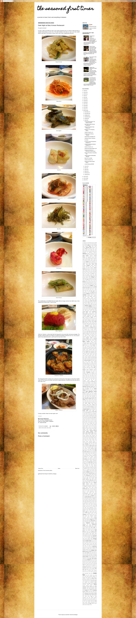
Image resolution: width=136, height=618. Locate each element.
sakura (84, 512)
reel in (95, 502)
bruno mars (84, 285)
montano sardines (89, 455)
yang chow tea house (89, 598)
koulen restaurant (89, 411)
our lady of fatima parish (93, 470)
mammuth (67, 614)
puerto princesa (88, 496)
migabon (86, 450)
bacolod (85, 260)
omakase (88, 469)
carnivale (91, 298)
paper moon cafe (86, 476)
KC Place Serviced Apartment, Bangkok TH (90, 142)
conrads (90, 311)
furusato (94, 346)
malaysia (91, 430)
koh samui (95, 406)
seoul (96, 518)
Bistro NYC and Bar (88, 158)
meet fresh (84, 447)
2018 (85, 102)
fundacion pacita (90, 346)
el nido (87, 334)
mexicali (89, 448)
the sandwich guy (93, 565)
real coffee (92, 501)
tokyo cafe (84, 569)
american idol (94, 247)
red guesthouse (85, 502)
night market (90, 462)
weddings (86, 590)
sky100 (84, 526)
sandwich (84, 514)
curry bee (93, 318)
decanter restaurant (92, 323)
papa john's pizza (93, 475)
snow (92, 527)
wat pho (88, 589)
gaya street (86, 348)
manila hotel (87, 436)
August (86, 118)
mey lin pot (84, 449)
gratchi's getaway (88, 355)
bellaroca (84, 271)
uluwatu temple (86, 579)
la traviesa (87, 415)
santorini (88, 514)
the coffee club (92, 562)
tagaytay (92, 550)
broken (95, 284)
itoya (87, 390)
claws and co (86, 309)
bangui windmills (94, 265)
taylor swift (90, 555)
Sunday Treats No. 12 (89, 146)
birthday (92, 277)
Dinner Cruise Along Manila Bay (92, 47)
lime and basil (88, 422)
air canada (92, 245)
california (88, 293)
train (96, 571)
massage (86, 443)
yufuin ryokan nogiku (86, 602)
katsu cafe (89, 400)
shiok (86, 520)
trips (84, 575)
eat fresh (92, 330)
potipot (90, 492)
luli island (91, 424)
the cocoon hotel (87, 562)
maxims (90, 444)
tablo (90, 550)
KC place (92, 400)
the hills (94, 563)
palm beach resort (86, 473)
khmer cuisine (88, 403)
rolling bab (95, 506)
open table (92, 469)
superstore (91, 544)
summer (95, 538)
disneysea (84, 328)
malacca (87, 430)
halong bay (86, 360)
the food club (86, 563)
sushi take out (85, 545)
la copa (93, 412)
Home (59, 468)
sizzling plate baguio (93, 525)
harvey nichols (90, 361)
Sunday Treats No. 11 (89, 159)
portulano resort (85, 492)
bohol (87, 279)
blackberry (90, 278)
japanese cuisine (93, 391)
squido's (86, 534)
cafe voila (89, 292)
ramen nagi (84, 500)
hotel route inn (87, 378)
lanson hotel (85, 416)
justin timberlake (92, 396)
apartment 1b (85, 252)
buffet (91, 285)
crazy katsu (92, 316)
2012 (85, 176)
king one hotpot (90, 406)
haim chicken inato (86, 359)
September (87, 116)
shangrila (91, 519)
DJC (87, 328)
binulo (90, 277)
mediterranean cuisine (93, 445)
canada (90, 296)
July (86, 120)
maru (48, 427)
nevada (87, 461)
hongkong (88, 372)
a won (96, 242)
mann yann (86, 437)
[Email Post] (50, 426)
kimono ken (94, 404)
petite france (91, 482)
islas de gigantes (86, 388)
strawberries (93, 537)
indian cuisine (94, 385)
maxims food (94, 444)
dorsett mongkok (94, 328)
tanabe (88, 552)
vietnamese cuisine (86, 586)
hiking (88, 367)
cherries (84, 304)
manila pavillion (92, 436)
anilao (96, 249)
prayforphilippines (85, 493)
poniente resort (86, 489)
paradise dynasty (92, 476)
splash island (94, 533)
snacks (84, 527)
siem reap (93, 520)
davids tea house (88, 322)
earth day (84, 330)
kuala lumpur (94, 411)
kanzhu (95, 398)
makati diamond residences (91, 429)
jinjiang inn (92, 392)
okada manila (85, 467)
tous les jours (87, 571)
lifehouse (84, 422)
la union (90, 415)
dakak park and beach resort (88, 321)
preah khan (91, 493)
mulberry (92, 456)
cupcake (84, 318)
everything (95, 337)
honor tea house (90, 374)
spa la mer (89, 531)
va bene (91, 583)
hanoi (89, 360)
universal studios (94, 580)
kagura (95, 397)
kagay (93, 397)
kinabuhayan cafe (85, 405)
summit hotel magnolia (86, 539)
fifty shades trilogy (93, 340)
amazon (84, 247)
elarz (96, 335)
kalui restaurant (85, 398)
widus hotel (87, 592)
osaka (87, 470)
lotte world (95, 423)
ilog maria (84, 385)
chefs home (85, 303)
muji (89, 456)
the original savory (88, 564)
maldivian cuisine (93, 431)
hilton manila (91, 367)
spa (85, 531)
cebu (91, 300)
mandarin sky (94, 435)
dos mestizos (85, 329)
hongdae (84, 372)
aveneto (84, 258)
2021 (85, 97)
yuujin (86, 603)
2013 (85, 110)
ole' (90, 468)
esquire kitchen (94, 336)
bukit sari (92, 286)
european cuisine (89, 337)
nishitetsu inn (86, 463)
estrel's (84, 337)
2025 (85, 90)
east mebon (88, 330)
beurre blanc (88, 273)
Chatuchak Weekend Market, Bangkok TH (90, 145)
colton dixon (87, 310)
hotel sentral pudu (93, 378)
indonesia (84, 386)
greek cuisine (94, 355)
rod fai (91, 506)
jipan (96, 392)
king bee (93, 405)
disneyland (95, 327)
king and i (90, 405)
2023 (85, 94)
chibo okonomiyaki (94, 304)
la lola (96, 412)
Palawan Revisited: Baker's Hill (91, 148)
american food (89, 247)
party (93, 479)
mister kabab (86, 451)
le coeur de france (87, 418)
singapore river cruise (87, 524)
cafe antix (86, 290)
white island (90, 591)
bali (96, 264)
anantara (86, 248)
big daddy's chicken (89, 274)
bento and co (85, 272)
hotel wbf (90, 379)
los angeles (90, 423)
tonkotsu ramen (91, 570)
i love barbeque (94, 382)
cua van (95, 317)
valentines (95, 583)
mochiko (86, 454)
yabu (89, 597)
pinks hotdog (94, 487)
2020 (85, 98)
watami (91, 589)
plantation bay (85, 488)
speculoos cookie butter (87, 532)
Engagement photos (91, 36)
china (83, 305)
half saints (90, 359)
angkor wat (92, 249)
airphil (83, 246)
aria (94, 253)
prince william (87, 494)
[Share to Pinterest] (58, 426)
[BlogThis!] (54, 426)
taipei (96, 550)
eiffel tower (84, 334)
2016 (85, 105)
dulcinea (95, 329)
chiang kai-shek (87, 304)
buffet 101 (95, 285)
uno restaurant (91, 582)
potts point (95, 492)
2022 (85, 95)
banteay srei (85, 267)
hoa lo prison (94, 368)
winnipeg (86, 593)
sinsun (87, 525)
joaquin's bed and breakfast (91, 393)
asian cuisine (86, 255)
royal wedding (88, 508)
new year (90, 461)
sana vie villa (94, 513)
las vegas (94, 417)
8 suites (87, 242)
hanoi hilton (92, 360)
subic (86, 538)
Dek (91, 24)
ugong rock (89, 578)
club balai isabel (91, 309)
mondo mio (91, 454)
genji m (89, 348)
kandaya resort (91, 398)
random (93, 500)
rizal (96, 505)
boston (93, 281)
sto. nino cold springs (86, 537)
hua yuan (95, 379)
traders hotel (93, 571)
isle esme (91, 388)
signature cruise (94, 521)
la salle (94, 413)
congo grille (95, 310)
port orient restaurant (93, 489)
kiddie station (89, 404)
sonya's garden (94, 528)
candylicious (95, 296)
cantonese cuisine (86, 297)
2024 (85, 92)
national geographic (93, 460)
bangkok (88, 265)
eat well (95, 330)
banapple (84, 265)
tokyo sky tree (89, 569)
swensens (90, 546)
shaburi (88, 519)
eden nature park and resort (92, 331)
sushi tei (90, 545)
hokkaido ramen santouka (88, 369)
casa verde (89, 299)
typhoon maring (91, 577)
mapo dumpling (91, 437)
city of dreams (94, 308)
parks (90, 479)
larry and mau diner (90, 416)
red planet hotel (91, 502)
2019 (85, 100)
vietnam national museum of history (90, 585)
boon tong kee (94, 280)
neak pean (84, 461)
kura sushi (84, 412)
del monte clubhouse (86, 324)
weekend (95, 590)
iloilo (87, 385)
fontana (88, 342)
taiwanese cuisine (88, 551)
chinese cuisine (88, 305)
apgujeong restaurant (93, 252)
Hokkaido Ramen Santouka (90, 138)
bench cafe (90, 271)
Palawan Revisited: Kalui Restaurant (89, 127)
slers (86, 526)
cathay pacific (94, 299)
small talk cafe (90, 526)
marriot (84, 442)
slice (87, 526)
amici (83, 248)
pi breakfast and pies (90, 486)
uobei (87, 583)
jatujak (84, 392)
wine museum (91, 592)
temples (87, 556)
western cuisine (85, 591)
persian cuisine (85, 482)
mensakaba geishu (90, 447)
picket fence (88, 487)
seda (87, 518)
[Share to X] (55, 426)
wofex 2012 (92, 595)
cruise (92, 317)
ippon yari (95, 386)
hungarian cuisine (86, 380)
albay (90, 246)
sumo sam (92, 539)
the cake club (88, 561)
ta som (87, 550)
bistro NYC (87, 278)
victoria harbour (90, 584)
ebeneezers (84, 331)
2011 (85, 178)
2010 (85, 179)
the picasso (93, 564)
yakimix (92, 597)
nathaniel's (87, 460)
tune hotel (84, 576)
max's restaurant (86, 444)
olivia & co (84, 469)
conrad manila (85, 311)
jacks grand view (91, 390)
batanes (95, 267)
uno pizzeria (85, 582)
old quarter (95, 467)
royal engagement (90, 507)
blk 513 (94, 278)
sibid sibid (88, 520)
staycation (95, 535)
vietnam (95, 584)
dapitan (95, 321)
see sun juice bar (91, 518)
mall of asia (90, 432)
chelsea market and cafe (92, 303)
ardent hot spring (90, 253)
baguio (87, 261)
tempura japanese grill (93, 556)
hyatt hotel (93, 381)
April (86, 169)
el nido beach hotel (92, 334)
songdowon (89, 528)
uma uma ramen (92, 579)
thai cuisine (94, 558)
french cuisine (89, 343)
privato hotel (85, 495)
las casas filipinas (89, 417)
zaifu (88, 603)
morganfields (95, 455)
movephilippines (85, 456)
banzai (89, 267)
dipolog (91, 327)
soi (96, 527)
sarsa (93, 514)
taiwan (84, 551)
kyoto (91, 412)
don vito (89, 328)
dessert (87, 325)
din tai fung (88, 327)
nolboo (93, 463)
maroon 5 (95, 441)
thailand (88, 559)
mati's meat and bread (93, 443)
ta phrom (92, 549)
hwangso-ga (89, 381)
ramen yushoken (89, 500)
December (87, 111)
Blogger (76, 614)
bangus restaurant (86, 266)
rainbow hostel (87, 499)
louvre (84, 424)
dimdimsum (84, 327)
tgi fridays (90, 558)
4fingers (85, 242)
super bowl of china (88, 543)
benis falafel (95, 271)
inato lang (90, 385)
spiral (90, 533)
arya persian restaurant (88, 254)
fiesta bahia (87, 340)
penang (86, 481)
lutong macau (94, 425)
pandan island (91, 474)
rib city (87, 505)
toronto (84, 571)
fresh (93, 343)
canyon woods (94, 297)
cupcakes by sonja (88, 318)
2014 (85, 108)
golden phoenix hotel (91, 353)
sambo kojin (90, 512)
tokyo (96, 568)
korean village (91, 410)
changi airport (85, 302)
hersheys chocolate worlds (88, 366)
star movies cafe (90, 534)
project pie (89, 495)
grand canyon (86, 354)
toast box (88, 568)
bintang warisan (85, 277)
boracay (84, 281)
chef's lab (95, 302)
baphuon (91, 267)
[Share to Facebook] (56, 426)
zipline (90, 603)
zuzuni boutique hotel (88, 604)
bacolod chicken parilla (91, 260)
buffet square (85, 286)
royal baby (84, 507)
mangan (84, 436)
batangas (84, 268)
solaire (84, 528)
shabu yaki (84, 519)
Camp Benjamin (92, 77)
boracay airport (88, 281)
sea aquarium (90, 515)
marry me (86, 442)
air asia (95, 245)
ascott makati (94, 254)
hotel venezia (85, 379)
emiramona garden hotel (87, 336)
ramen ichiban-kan (94, 499)
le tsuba (91, 418)
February (86, 172)
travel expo (91, 573)
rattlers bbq (88, 501)
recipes (95, 501)
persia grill (95, 481)
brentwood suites (91, 284)
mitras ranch (91, 451)
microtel (93, 449)
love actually (87, 424)
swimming (94, 546)
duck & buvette (90, 329)
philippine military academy (91, 483)
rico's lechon (90, 505)
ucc (86, 578)
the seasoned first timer (65, 8)
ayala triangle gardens (89, 258)
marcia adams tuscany (90, 438)
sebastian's (84, 518)
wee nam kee (90, 590)
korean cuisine (43, 427)
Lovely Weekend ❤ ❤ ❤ (89, 164)
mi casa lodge (89, 449)
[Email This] (52, 426)
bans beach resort (93, 266)
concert (91, 310)
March (86, 171)
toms (93, 569)
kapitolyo (84, 399)
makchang (84, 430)
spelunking (93, 532)
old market (91, 467)
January (86, 174)
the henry (90, 563)
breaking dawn (85, 284)
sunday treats (88, 540)
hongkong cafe (94, 372)
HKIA (94, 367)
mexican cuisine (94, 448)
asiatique (91, 255)
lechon (94, 418)
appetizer (85, 253)
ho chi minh (88, 368)
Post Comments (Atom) (47, 470)
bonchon (89, 280)
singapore (88, 522)
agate (88, 245)
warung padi (85, 589)
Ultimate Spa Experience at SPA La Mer (92, 68)
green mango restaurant (87, 356)
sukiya (91, 538)
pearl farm (91, 480)
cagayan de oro (94, 292)
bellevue (87, 271)
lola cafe (86, 423)
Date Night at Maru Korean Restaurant (90, 125)
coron (93, 312)
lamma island (94, 415)
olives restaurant (94, 468)
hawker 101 (88, 362)
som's (86, 528)
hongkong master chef (87, 373)
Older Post (77, 468)
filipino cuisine (86, 341)
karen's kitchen (88, 399)
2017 (85, 103)
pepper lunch (90, 481)
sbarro (86, 515)
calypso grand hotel (93, 293)
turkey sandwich (89, 576)
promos (92, 495)
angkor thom (87, 249)
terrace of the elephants (91, 557)
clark (83, 309)
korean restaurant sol (93, 409)
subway (88, 538)
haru (86, 361)
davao (84, 322)
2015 (85, 107)
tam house (93, 551)
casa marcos (85, 299)
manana (84, 435)
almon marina (94, 246)
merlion (86, 448)
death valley (87, 323)
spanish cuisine (94, 531)
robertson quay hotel (86, 506)
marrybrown (91, 442)
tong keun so (85, 570)
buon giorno (88, 287)
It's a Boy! (86, 139)
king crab (85, 406)
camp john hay (86, 296)
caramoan (84, 298)
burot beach (95, 287)
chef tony (91, 302)
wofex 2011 (87, 595)
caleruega (84, 293)
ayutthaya (95, 258)
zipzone (93, 603)
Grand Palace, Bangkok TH (90, 136)
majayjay (84, 429)
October (86, 115)
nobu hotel (90, 463)
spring (84, 534)
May (86, 167)
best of (89, 272)
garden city (86, 347)
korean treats (85, 410)
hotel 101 (87, 375)
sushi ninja (95, 544)
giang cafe (95, 349)
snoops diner (87, 527)
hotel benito (92, 375)
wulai (91, 596)
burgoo (91, 287)
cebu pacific (94, 300)
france (85, 343)
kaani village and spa (88, 397)
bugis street (89, 286)
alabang (86, 246)
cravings (87, 316)
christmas (90, 306)
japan (87, 391)
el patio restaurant (91, 335)
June (86, 166)
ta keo (89, 549)
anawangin (90, 248)
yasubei (94, 598)
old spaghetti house (86, 468)
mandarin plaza (88, 435)
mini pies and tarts (91, 450)
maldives (87, 431)
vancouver (84, 584)
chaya (88, 302)
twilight (94, 576)
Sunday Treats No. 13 (89, 132)
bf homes (92, 273)
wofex (83, 595)
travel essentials (85, 573)
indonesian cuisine (90, 386)
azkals (84, 259)
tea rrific (93, 555)
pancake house (91, 473)
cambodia (84, 294)
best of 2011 (92, 272)
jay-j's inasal (87, 392)
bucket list (88, 285)
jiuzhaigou (84, 393)
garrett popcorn (91, 347)
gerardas (90, 349)
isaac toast (84, 387)
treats (50, 427)
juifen (83, 396)
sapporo (91, 514)
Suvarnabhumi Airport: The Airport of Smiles (90, 122)
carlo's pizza (88, 298)
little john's (93, 422)
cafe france (92, 291)
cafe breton (90, 290)
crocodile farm (87, 317)
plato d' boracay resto (91, 488)
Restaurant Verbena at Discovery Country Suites (90, 151)
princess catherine (93, 494)
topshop (95, 570)
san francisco (87, 513)
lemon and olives (91, 419)
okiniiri (88, 467)
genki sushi (93, 348)
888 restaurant (91, 242)
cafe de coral (87, 291)
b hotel (94, 259)
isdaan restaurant (89, 387)
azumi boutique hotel (88, 259)
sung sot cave (94, 540)
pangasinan (88, 475)
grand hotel (92, 354)
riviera (94, 505)
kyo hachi (88, 412)
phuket (85, 486)
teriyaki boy (84, 557)
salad (86, 512)
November (87, 113)
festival (84, 340)
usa (89, 583)
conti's (90, 312)
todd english (92, 568)
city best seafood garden (87, 308)
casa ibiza (95, 298)
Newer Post (40, 468)
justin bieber (87, 396)
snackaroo (95, 526)
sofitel (94, 527)
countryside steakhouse (87, 315)
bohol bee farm (91, 279)
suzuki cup (86, 546)
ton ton (95, 569)
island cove (95, 387)
